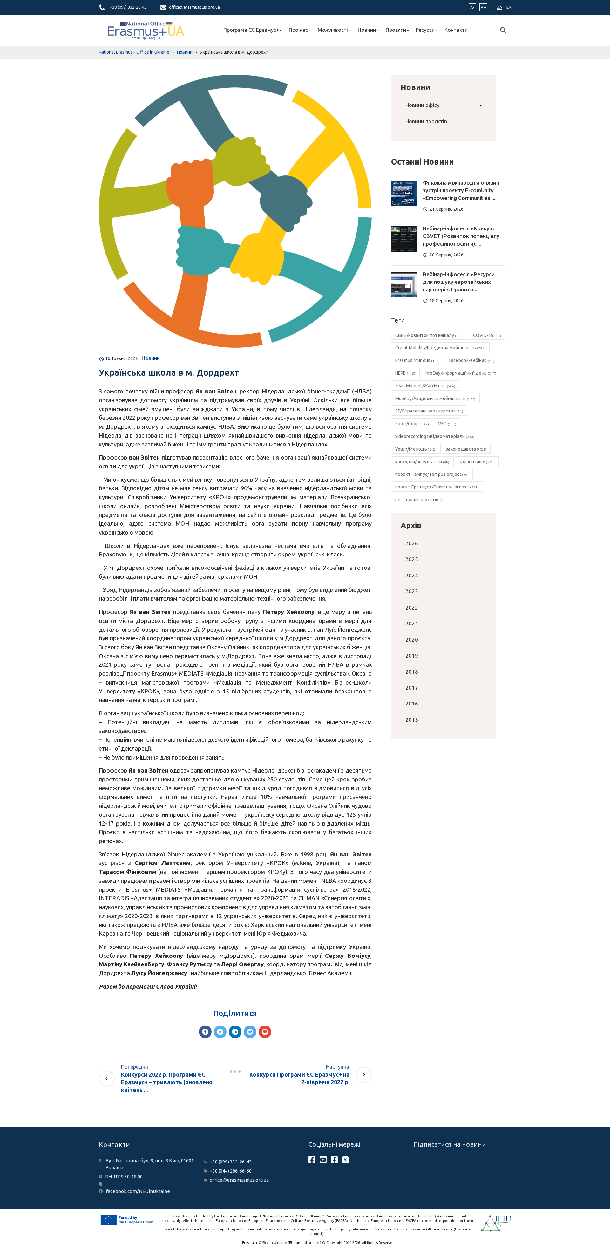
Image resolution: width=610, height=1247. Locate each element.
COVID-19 (487, 335)
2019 (411, 655)
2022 (411, 607)
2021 (411, 623)
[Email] (265, 1032)
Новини (367, 30)
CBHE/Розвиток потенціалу (429, 335)
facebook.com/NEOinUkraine (138, 1191)
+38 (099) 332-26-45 (128, 7)
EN (509, 7)
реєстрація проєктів (420, 499)
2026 (411, 543)
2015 (411, 720)
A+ (483, 7)
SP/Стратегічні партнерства (429, 410)
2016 (411, 703)
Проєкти (396, 30)
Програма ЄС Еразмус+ (251, 30)
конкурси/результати (422, 461)
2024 (411, 575)
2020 (411, 640)
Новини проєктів (426, 121)
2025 (411, 559)
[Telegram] (250, 1032)
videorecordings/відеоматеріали (435, 436)
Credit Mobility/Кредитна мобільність (440, 347)
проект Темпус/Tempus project (432, 474)
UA (499, 7)
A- (472, 7)
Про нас (298, 30)
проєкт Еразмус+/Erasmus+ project (437, 486)
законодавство (466, 449)
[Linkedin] (235, 1032)
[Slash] (235, 1071)
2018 (411, 672)
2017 (411, 688)
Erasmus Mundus (417, 360)
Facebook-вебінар (471, 360)
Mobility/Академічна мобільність (435, 398)
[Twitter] (220, 1032)
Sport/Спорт (412, 423)
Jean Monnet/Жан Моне (425, 385)
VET (447, 423)
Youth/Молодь (416, 449)
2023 (411, 591)
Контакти (456, 30)
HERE (405, 373)
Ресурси (425, 30)
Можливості (333, 30)
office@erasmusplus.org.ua (194, 7)
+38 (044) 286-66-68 (231, 1171)
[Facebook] (205, 1032)
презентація (477, 461)
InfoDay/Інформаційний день (461, 373)
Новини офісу (422, 105)
